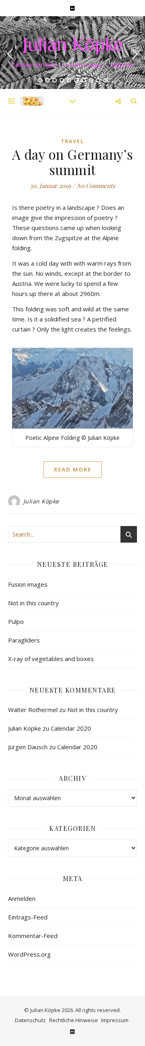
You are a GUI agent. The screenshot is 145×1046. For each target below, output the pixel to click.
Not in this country (33, 603)
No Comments (96, 186)
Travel (72, 141)
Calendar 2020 (71, 728)
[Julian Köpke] (32, 101)
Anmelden (21, 898)
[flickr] (72, 8)
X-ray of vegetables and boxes (51, 659)
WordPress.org (29, 954)
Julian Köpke (73, 46)
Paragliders (24, 640)
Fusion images (28, 584)
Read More (72, 469)
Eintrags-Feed (28, 917)
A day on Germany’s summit (72, 161)
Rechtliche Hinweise (73, 1020)
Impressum (114, 1020)
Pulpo (16, 621)
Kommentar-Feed (33, 936)
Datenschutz (30, 1020)
